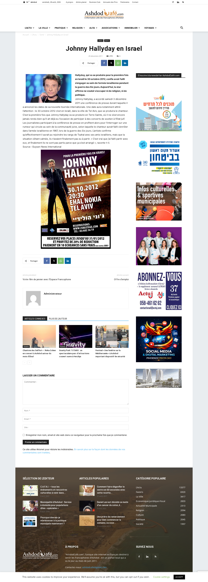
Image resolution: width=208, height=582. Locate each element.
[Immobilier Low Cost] (159, 387)
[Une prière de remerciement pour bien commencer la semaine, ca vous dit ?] (87, 520)
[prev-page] (24, 362)
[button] (181, 28)
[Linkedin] (178, 2)
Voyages (149, 27)
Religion (77, 27)
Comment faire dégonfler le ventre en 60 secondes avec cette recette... (111, 490)
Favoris (26, 346)
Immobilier (130, 27)
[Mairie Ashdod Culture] (159, 219)
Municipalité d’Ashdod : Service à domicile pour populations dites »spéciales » (55, 505)
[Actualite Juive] (159, 309)
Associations (110, 27)
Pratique (60, 27)
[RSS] (183, 2)
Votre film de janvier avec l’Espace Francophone (47, 279)
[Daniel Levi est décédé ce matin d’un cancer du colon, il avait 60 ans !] (87, 506)
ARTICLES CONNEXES (35, 319)
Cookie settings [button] (161, 576)
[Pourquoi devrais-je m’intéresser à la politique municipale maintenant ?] (30, 521)
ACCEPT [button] (179, 577)
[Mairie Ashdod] (159, 175)
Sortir (42, 34)
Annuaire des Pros (110, 2)
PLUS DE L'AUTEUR (58, 319)
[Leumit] (159, 264)
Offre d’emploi (121, 279)
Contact (135, 2)
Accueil (26, 34)
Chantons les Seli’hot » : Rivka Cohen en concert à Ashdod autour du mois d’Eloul (39, 353)
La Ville (43, 27)
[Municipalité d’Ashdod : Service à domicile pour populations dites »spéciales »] (30, 506)
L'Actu (34, 34)
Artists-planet (81, 2)
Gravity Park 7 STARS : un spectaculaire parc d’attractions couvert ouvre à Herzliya (74, 353)
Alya (92, 27)
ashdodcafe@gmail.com (94, 567)
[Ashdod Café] (104, 14)
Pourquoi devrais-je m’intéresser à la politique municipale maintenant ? (53, 520)
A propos (69, 2)
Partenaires (124, 2)
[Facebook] (173, 2)
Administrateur (53, 293)
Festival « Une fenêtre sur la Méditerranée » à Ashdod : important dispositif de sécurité (110, 353)
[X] (111, 63)
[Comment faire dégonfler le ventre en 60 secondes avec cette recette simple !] (87, 490)
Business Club (94, 2)
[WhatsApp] (118, 63)
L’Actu (28, 27)
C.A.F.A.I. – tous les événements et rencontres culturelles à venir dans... (53, 490)
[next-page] (29, 362)
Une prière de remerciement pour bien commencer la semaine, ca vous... (111, 520)
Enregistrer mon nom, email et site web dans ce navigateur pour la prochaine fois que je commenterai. (76, 435)
